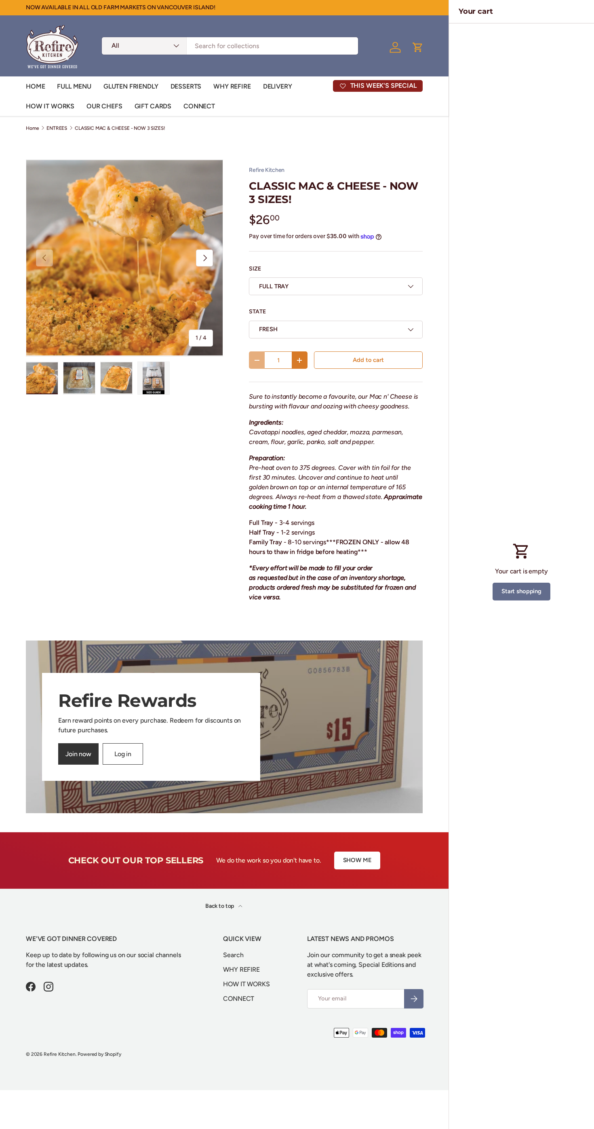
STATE (257, 311)
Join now (78, 754)
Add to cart (368, 360)
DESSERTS (186, 86)
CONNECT (199, 106)
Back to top (220, 906)
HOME (35, 86)
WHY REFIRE (232, 86)
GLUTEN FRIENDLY (130, 86)
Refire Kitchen (266, 170)
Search (233, 955)
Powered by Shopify (99, 1054)
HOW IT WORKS (50, 106)
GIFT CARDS (153, 106)
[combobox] (230, 46)
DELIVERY (277, 86)
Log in (122, 754)
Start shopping (521, 591)
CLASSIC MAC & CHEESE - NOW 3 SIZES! (120, 128)
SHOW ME (357, 860)
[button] (418, 47)
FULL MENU (74, 86)
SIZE (255, 268)
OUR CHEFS (104, 106)
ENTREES (56, 128)
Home (32, 128)
